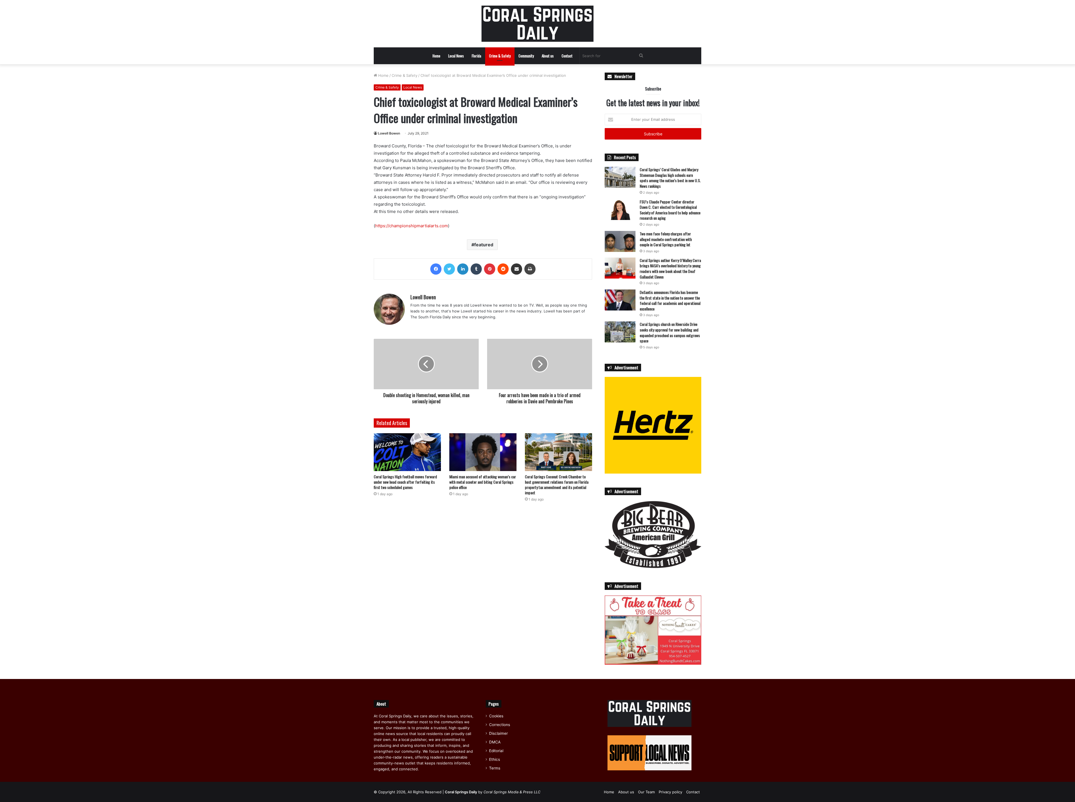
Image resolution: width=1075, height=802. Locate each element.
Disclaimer (498, 733)
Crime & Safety (500, 56)
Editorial (496, 750)
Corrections (499, 724)
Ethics (494, 759)
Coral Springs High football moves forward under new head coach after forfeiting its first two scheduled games (405, 482)
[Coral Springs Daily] (537, 24)
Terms (494, 768)
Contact (567, 56)
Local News (456, 56)
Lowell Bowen (389, 133)
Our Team (646, 792)
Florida (476, 56)
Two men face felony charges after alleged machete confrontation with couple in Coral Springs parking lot (666, 239)
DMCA (495, 742)
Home (436, 56)
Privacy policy (670, 792)
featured (483, 244)
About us (548, 56)
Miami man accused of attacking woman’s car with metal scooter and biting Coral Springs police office (482, 482)
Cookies (496, 716)
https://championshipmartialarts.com (411, 225)
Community (526, 56)
